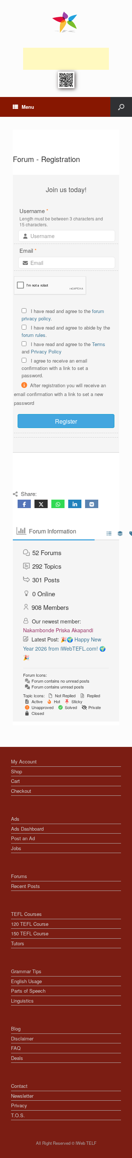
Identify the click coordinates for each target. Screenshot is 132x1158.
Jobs (16, 848)
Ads (15, 818)
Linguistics (22, 1000)
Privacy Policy (46, 351)
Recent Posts (25, 885)
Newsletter (22, 1095)
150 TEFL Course (29, 933)
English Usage (26, 981)
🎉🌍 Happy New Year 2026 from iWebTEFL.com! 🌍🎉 (64, 648)
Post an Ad (23, 838)
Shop (16, 771)
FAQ (16, 1047)
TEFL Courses (26, 913)
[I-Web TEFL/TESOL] (66, 22)
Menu (28, 106)
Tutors (17, 943)
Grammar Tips (26, 971)
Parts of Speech (28, 990)
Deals (17, 1057)
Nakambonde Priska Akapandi (58, 630)
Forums (19, 876)
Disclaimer (22, 1038)
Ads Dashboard (27, 828)
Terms (98, 344)
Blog (16, 1028)
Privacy (19, 1105)
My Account (24, 761)
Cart (15, 780)
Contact (19, 1085)
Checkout (21, 790)
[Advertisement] (66, 59)
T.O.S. (18, 1115)
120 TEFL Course (29, 923)
